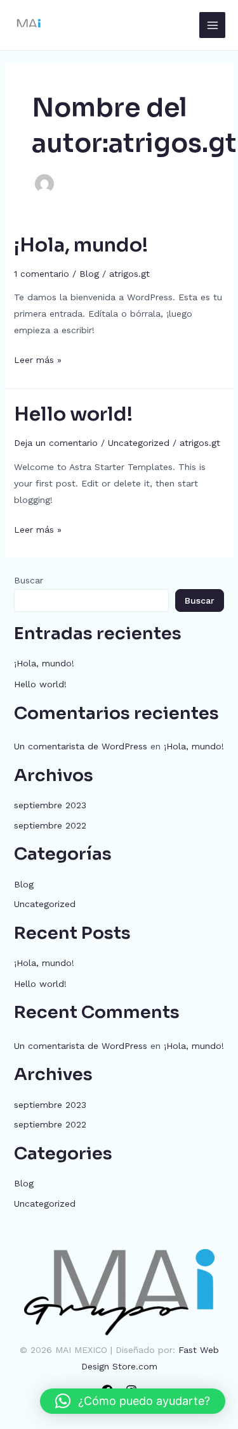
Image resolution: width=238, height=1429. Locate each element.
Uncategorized (138, 443)
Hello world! (73, 414)
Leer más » (38, 358)
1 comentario (41, 274)
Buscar (28, 580)
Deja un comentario (56, 443)
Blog (89, 274)
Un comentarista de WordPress (80, 746)
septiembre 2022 (50, 825)
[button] (132, 1401)
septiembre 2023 (50, 805)
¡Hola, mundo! (81, 245)
